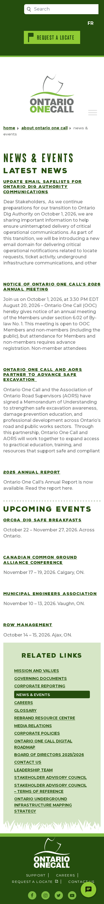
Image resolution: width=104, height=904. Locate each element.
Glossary (25, 710)
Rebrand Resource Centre (44, 718)
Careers (23, 703)
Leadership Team (33, 770)
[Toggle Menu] (92, 112)
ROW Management (27, 625)
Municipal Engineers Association (50, 593)
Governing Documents (40, 678)
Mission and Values (36, 671)
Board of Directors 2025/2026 (49, 754)
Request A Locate (55, 37)
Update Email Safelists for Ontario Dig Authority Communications (42, 186)
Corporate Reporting (39, 686)
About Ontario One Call (44, 128)
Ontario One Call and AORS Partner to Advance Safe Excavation (42, 374)
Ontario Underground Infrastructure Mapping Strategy (43, 805)
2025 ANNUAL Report (31, 472)
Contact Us (27, 762)
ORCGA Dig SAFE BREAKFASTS (42, 520)
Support (36, 875)
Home (9, 128)
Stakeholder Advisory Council (50, 778)
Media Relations (33, 726)
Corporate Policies (37, 733)
